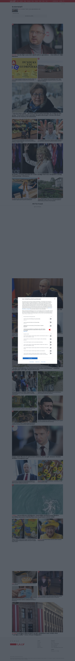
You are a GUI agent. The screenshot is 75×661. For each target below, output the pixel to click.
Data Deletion (32, 361)
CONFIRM (30, 358)
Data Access (37, 361)
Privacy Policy (43, 361)
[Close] (55, 299)
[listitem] (37, 316)
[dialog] (37, 330)
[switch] (50, 319)
